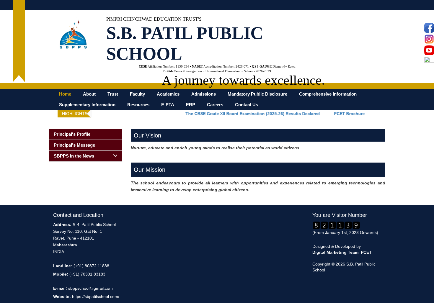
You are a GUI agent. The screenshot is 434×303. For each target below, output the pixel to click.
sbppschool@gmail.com (90, 288)
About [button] (89, 94)
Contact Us (246, 104)
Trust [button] (112, 94)
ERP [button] (190, 104)
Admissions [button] (203, 94)
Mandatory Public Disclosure (257, 94)
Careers (215, 104)
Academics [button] (168, 94)
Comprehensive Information (328, 94)
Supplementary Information (87, 104)
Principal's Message (74, 145)
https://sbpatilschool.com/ (95, 296)
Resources (138, 104)
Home (65, 94)
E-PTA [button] (167, 104)
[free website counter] (336, 224)
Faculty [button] (137, 94)
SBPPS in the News (74, 155)
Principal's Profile (72, 134)
